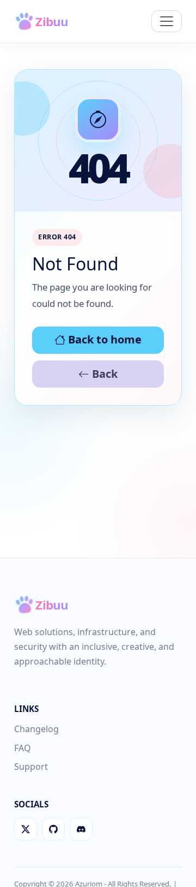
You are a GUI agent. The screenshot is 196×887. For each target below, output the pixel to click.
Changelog (36, 729)
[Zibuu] (49, 21)
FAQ (22, 748)
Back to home (103, 339)
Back (103, 373)
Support (31, 767)
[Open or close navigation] (166, 21)
